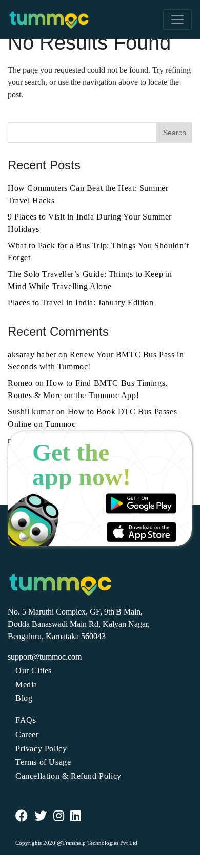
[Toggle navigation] (177, 19)
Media (26, 684)
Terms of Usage (43, 762)
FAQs (25, 720)
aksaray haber (32, 354)
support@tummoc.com (45, 656)
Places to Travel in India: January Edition (80, 302)
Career (27, 734)
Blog (23, 698)
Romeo (20, 383)
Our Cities (33, 670)
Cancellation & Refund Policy (68, 776)
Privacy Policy (41, 748)
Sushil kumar (31, 411)
